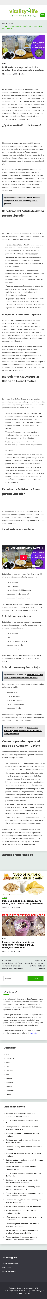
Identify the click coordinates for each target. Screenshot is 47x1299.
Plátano (9, 1078)
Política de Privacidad (10, 1263)
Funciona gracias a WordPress (16, 1291)
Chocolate (10, 1058)
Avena (4, 63)
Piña (7, 1074)
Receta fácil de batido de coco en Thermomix (23, 1206)
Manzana (9, 1070)
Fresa (8, 1062)
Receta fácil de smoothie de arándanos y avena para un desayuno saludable (18, 945)
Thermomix (10, 1090)
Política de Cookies (9, 1271)
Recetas (9, 1087)
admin (23, 74)
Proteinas (9, 1082)
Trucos (8, 1095)
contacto (33, 1033)
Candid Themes (23, 1293)
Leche (8, 1066)
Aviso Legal (6, 1267)
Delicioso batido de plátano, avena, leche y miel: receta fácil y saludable (22, 902)
